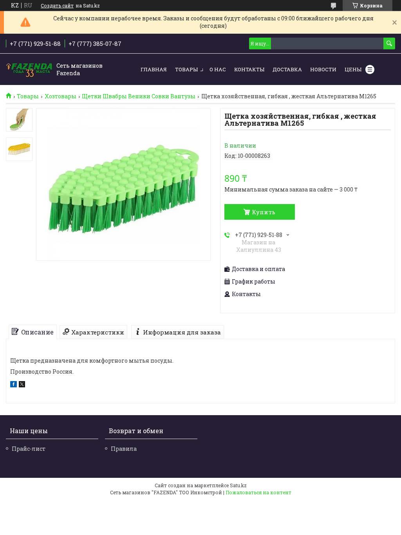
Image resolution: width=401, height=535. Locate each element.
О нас (218, 69)
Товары (186, 69)
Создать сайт (57, 5)
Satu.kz (238, 485)
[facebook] (13, 385)
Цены (353, 69)
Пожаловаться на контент (258, 492)
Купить (263, 212)
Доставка (287, 69)
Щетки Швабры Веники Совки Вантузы (138, 96)
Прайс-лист (28, 448)
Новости (323, 69)
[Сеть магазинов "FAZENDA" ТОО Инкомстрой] (29, 69)
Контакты (249, 69)
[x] (22, 385)
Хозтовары (60, 96)
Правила (124, 448)
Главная (154, 69)
